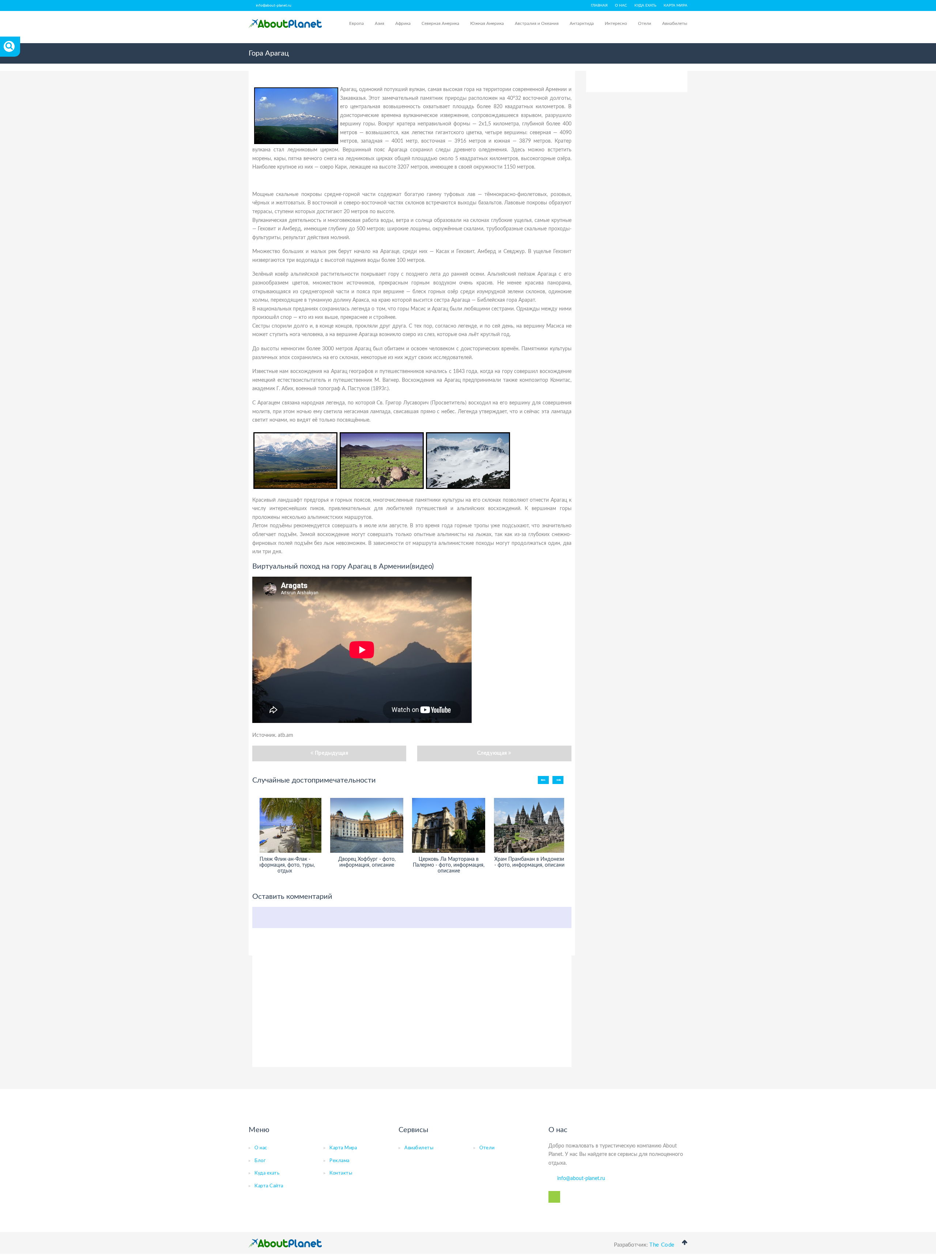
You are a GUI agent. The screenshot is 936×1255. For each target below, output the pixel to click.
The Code (662, 1245)
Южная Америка (487, 23)
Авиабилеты (674, 23)
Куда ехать (645, 5)
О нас (621, 5)
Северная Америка (440, 23)
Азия (379, 23)
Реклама (339, 1160)
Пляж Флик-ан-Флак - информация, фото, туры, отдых (285, 865)
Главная (599, 5)
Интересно (616, 23)
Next (557, 780)
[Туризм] (285, 24)
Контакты (340, 1173)
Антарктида (582, 23)
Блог (259, 1160)
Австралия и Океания (537, 23)
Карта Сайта (268, 1186)
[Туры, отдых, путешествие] (285, 1243)
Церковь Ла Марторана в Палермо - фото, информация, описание (448, 865)
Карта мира (675, 5)
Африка (403, 23)
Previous (543, 780)
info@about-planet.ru (273, 5)
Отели (644, 23)
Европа (356, 23)
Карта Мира (343, 1148)
